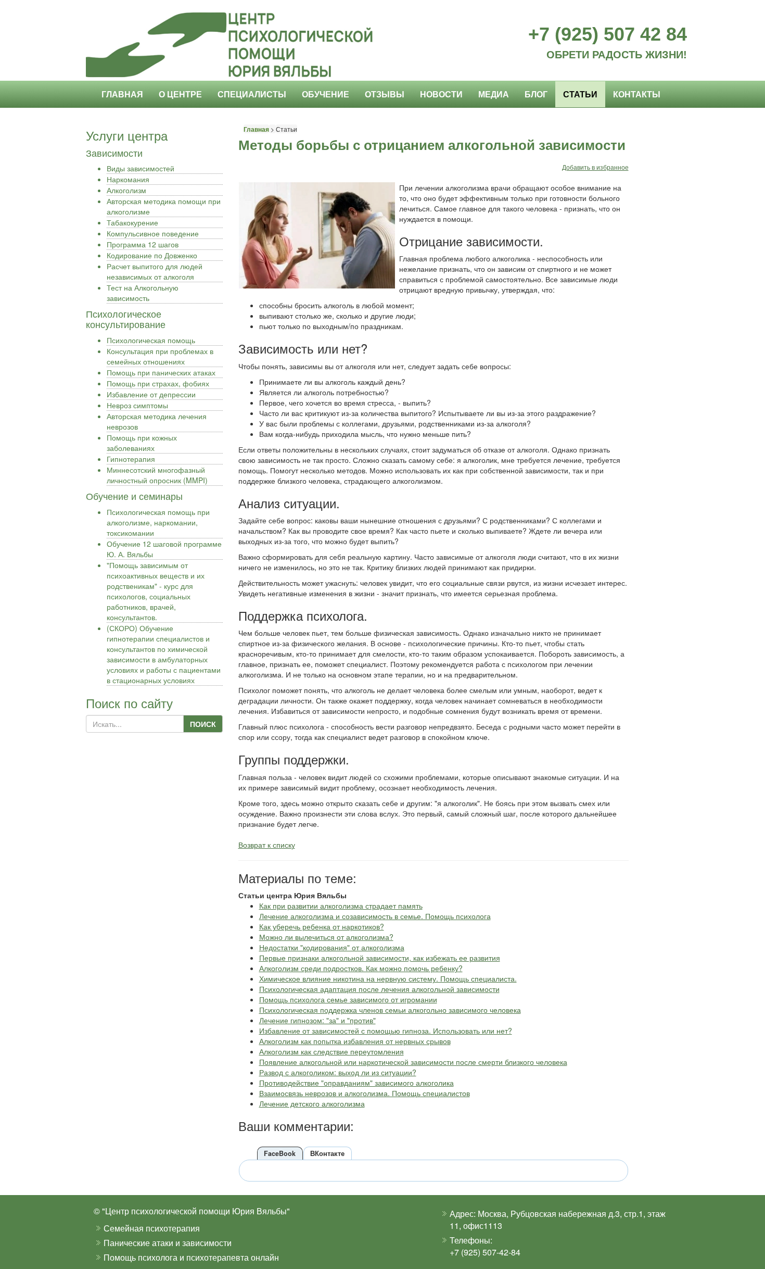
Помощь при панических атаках (161, 372)
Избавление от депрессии (151, 394)
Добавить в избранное (595, 166)
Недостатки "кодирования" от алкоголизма (331, 947)
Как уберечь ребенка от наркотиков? (321, 926)
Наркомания (128, 179)
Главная (122, 94)
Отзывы (384, 94)
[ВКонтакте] (610, 177)
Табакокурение (132, 222)
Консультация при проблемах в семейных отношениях (160, 356)
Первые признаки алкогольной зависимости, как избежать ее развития (379, 957)
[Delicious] (599, 177)
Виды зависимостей (140, 168)
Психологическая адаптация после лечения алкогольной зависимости (379, 989)
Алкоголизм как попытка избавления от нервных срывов (355, 1041)
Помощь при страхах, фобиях (158, 383)
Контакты (636, 94)
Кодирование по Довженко (152, 255)
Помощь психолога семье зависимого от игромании (348, 999)
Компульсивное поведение (153, 233)
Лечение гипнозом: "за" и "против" (317, 1020)
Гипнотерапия (131, 459)
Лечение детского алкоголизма (312, 1103)
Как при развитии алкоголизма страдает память (341, 905)
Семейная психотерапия (152, 1228)
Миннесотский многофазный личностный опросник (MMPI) (157, 474)
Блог (536, 94)
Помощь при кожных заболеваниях (142, 442)
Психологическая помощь (151, 340)
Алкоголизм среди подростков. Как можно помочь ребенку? (361, 968)
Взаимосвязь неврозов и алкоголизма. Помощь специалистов (364, 1093)
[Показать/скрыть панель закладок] (567, 177)
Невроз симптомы (137, 405)
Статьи (580, 94)
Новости (441, 94)
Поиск (203, 724)
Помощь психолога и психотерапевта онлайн (191, 1257)
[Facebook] (579, 177)
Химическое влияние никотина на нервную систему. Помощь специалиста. (388, 978)
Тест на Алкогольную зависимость (142, 292)
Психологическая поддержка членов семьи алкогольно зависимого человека (390, 1009)
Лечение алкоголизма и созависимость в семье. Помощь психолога (375, 916)
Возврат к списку (266, 844)
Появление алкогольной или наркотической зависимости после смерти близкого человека (413, 1062)
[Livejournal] (620, 177)
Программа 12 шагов (142, 244)
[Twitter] (589, 177)
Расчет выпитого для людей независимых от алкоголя (154, 271)
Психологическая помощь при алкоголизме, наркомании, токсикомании (158, 522)
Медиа (493, 94)
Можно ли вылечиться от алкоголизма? (326, 937)
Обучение (325, 94)
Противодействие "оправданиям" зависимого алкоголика (356, 1082)
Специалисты (252, 94)
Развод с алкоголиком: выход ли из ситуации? (337, 1072)
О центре (180, 94)
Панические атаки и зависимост (165, 1243)
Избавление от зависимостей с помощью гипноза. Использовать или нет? (385, 1030)
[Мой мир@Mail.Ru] (631, 177)
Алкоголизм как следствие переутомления (331, 1051)
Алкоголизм (126, 190)
